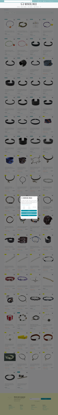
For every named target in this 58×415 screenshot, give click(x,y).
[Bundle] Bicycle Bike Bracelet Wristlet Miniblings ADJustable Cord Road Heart (35, 247)
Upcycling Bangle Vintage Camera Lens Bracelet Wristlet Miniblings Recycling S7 (47, 109)
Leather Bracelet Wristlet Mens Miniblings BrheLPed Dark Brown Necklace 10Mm (9, 384)
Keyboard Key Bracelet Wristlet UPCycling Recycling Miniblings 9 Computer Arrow (22, 267)
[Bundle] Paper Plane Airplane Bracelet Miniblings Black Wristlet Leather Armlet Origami (47, 207)
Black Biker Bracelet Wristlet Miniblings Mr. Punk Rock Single (9, 247)
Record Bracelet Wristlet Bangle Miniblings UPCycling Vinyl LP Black (48, 247)
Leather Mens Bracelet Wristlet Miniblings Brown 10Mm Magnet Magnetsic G (47, 345)
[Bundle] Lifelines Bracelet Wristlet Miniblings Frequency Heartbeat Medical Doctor (35, 286)
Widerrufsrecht (11, 408)
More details (29, 217)
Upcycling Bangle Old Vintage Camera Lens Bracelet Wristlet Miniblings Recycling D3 (47, 148)
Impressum (32, 409)
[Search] (31, 1)
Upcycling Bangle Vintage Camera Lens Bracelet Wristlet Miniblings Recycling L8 (22, 90)
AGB (31, 408)
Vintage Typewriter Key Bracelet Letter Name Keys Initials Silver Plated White (9, 345)
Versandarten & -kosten (12, 407)
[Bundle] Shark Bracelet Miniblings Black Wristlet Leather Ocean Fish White (35, 187)
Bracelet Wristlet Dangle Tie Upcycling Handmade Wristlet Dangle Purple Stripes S (47, 70)
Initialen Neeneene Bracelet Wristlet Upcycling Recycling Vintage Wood (48, 286)
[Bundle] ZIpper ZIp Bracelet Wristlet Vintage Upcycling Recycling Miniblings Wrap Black (35, 325)
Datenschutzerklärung (34, 407)
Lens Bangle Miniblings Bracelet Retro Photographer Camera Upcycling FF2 (21, 70)
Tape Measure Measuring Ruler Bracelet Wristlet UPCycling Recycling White (9, 364)
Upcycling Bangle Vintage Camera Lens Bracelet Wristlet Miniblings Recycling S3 (35, 129)
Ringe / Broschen (36, 6)
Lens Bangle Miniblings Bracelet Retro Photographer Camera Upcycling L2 (47, 51)
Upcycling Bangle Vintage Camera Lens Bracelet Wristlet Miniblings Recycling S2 (22, 129)
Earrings (18, 6)
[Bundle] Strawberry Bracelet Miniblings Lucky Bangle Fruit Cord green (9, 51)
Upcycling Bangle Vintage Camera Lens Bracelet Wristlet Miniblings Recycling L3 (9, 109)
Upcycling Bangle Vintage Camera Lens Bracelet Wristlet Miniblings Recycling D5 (35, 148)
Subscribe (45, 398)
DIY (40, 6)
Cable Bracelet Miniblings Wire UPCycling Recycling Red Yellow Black (9, 227)
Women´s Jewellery (24, 6)
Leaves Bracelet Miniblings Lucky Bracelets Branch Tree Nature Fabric (22, 31)
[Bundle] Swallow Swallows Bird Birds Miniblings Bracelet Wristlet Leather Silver (22, 364)
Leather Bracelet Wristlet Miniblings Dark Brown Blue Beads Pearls (22, 227)
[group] (10, 24)
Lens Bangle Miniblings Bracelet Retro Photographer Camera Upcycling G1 (9, 70)
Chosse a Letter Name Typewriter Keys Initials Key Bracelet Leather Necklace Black (35, 364)
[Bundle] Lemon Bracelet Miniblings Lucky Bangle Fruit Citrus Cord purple (48, 31)
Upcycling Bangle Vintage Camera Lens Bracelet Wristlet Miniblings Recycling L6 (35, 90)
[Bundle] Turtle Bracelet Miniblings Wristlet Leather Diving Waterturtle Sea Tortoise (48, 168)
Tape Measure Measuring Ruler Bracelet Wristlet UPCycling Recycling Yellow (21, 345)
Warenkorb (21, 408)
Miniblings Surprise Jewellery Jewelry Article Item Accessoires (9, 325)
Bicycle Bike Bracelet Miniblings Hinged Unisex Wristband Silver (47, 187)
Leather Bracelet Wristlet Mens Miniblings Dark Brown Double (21, 247)
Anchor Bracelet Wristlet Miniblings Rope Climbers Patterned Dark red (10, 286)
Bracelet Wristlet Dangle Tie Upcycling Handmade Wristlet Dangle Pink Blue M (21, 168)
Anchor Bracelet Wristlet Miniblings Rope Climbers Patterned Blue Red (22, 286)
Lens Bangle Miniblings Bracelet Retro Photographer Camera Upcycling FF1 (34, 70)
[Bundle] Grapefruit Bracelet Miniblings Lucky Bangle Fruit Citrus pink (22, 51)
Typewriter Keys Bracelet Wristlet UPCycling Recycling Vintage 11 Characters (22, 384)
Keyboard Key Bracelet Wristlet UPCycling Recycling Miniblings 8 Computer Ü (9, 267)
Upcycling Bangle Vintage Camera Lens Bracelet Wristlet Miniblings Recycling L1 (22, 109)
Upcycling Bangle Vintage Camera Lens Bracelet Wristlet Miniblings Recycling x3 (22, 148)
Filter (52, 12)
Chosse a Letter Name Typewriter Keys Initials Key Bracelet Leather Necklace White (47, 364)
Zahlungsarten (10, 406)
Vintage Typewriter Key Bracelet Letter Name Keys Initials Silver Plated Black (47, 325)
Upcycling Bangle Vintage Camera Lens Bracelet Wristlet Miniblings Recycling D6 (9, 148)
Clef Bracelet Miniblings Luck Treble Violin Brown (10, 306)
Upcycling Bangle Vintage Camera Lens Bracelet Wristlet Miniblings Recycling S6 (9, 129)
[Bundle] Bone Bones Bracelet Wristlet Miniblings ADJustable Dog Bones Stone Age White (48, 267)
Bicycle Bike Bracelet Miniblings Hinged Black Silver (47, 306)
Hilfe (9, 409)
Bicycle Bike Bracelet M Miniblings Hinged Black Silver (35, 306)
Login (20, 407)
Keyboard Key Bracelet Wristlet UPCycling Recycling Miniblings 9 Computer (34, 267)
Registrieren (21, 406)
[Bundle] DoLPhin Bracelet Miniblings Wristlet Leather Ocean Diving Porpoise (9, 187)
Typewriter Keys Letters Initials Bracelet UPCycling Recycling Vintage (21, 325)
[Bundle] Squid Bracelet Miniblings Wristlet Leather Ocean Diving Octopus (22, 187)
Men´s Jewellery (30, 6)
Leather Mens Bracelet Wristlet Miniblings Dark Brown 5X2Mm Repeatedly (34, 345)
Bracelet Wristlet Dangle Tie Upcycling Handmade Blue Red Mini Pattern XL (10, 168)
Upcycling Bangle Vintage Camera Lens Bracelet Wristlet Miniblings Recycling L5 (47, 90)
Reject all (29, 215)
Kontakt (32, 406)
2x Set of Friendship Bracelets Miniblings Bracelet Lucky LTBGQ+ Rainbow (35, 31)
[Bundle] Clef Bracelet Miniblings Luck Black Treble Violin (22, 306)
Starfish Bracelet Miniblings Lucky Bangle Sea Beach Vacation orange (10, 31)
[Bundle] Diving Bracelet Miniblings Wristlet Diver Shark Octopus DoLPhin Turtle (35, 168)
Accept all (29, 210)
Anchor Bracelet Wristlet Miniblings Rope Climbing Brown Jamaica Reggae (35, 227)
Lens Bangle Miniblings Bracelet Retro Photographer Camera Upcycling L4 (34, 51)
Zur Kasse (21, 409)
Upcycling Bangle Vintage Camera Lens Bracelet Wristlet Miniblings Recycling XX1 (9, 90)
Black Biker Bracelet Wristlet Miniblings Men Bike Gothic (47, 227)
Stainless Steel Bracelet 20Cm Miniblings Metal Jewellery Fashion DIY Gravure (10, 207)
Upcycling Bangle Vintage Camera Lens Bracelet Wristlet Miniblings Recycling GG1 (35, 109)
